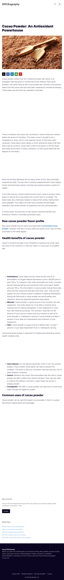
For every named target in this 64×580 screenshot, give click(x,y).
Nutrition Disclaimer (27, 574)
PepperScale (5, 558)
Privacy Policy (16, 574)
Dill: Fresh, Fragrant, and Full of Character (14, 535)
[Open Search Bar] (55, 4)
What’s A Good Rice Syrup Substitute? (13, 532)
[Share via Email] (16, 74)
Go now (6, 511)
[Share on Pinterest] (20, 74)
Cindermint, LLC (34, 577)
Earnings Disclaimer (40, 574)
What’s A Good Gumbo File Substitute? (13, 526)
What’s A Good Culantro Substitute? (12, 529)
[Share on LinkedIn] (12, 74)
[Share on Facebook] (8, 74)
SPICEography (11, 4)
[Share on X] (3, 74)
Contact (49, 574)
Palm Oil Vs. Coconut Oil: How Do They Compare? (16, 537)
